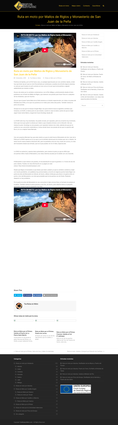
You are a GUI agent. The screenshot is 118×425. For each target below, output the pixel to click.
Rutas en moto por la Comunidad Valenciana (91, 56)
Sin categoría (20, 414)
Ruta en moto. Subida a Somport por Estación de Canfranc (85, 351)
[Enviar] (102, 105)
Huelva (19, 377)
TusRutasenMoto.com (26, 422)
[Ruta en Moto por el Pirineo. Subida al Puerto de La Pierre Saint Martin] (23, 324)
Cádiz (19, 369)
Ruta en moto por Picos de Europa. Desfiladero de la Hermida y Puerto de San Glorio (92, 89)
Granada (19, 374)
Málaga (19, 382)
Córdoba (20, 372)
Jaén (18, 380)
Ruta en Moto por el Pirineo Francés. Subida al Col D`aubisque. (66, 334)
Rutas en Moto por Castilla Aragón (92, 42)
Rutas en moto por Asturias (90, 38)
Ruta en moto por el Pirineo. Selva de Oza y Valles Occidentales (34, 351)
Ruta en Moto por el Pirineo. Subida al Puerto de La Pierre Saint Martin (23, 333)
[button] (18, 295)
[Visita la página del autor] (19, 306)
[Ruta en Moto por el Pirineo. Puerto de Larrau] (45, 324)
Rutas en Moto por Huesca (25, 392)
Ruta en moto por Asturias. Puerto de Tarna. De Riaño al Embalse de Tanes (92, 76)
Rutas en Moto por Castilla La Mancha (90, 46)
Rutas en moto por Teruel (24, 394)
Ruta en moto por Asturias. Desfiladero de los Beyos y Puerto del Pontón (92, 69)
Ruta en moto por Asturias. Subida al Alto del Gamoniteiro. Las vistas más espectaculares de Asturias (92, 97)
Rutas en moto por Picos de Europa (26, 411)
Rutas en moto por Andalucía (90, 34)
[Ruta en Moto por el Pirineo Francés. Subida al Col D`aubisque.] (66, 324)
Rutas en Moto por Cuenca (25, 401)
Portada (37, 25)
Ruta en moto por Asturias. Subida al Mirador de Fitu (78, 374)
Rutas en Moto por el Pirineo (53, 78)
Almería (19, 366)
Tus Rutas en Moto (35, 78)
